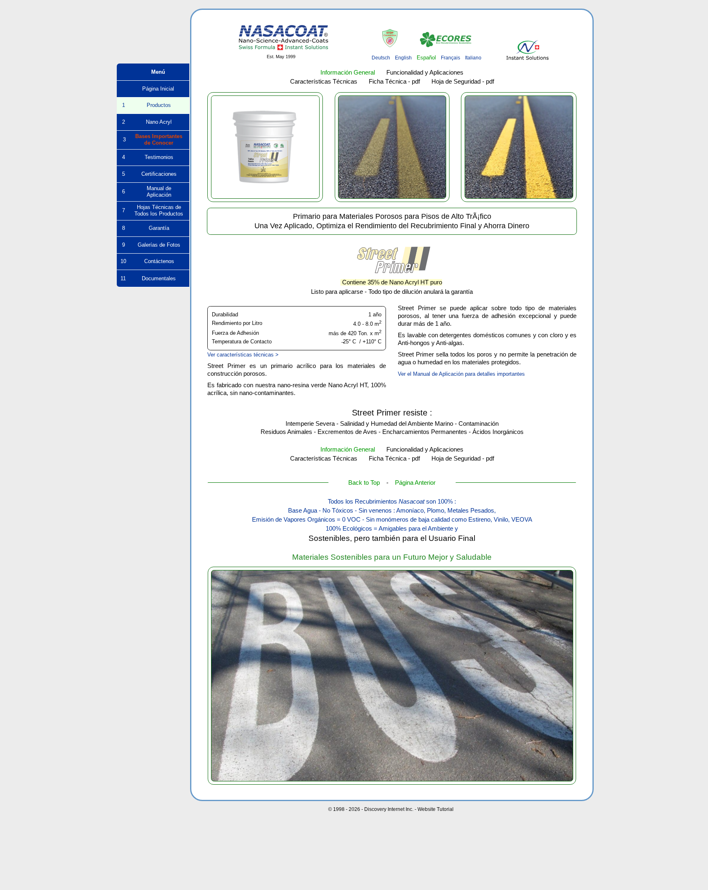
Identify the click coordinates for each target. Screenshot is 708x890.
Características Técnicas (323, 81)
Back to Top (364, 482)
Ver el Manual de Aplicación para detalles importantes (461, 374)
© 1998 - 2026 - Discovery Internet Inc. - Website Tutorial (391, 809)
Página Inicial (153, 89)
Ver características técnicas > (243, 355)
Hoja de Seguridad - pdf (462, 81)
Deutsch (381, 58)
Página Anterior (415, 482)
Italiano (473, 58)
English (403, 58)
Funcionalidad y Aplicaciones (424, 72)
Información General (347, 72)
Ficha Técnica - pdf (394, 81)
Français (450, 58)
